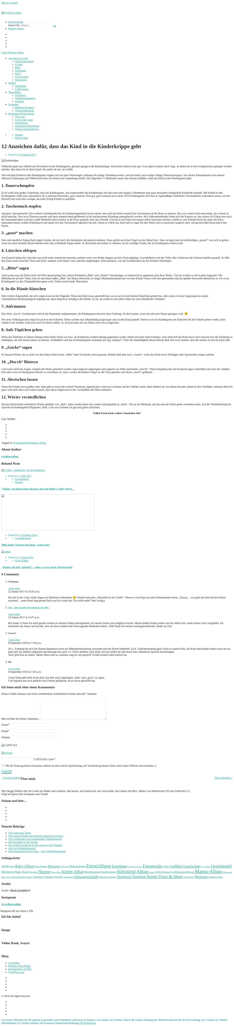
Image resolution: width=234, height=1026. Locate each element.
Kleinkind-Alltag (37, 442)
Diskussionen (77, 866)
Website (5, 737)
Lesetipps (13, 104)
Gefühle (176, 866)
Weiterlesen (89, 1023)
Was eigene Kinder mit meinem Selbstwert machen (35, 836)
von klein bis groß (18, 58)
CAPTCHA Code (43, 759)
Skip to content (9, 2)
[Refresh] (7, 752)
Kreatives (20, 95)
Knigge (152, 872)
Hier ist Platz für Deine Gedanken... (20, 718)
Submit (6, 772)
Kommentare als (20, 969)
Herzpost (7, 872)
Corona (64, 866)
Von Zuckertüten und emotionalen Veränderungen (35, 839)
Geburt (19, 64)
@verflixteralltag (11, 904)
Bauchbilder (40, 866)
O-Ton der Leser (24, 119)
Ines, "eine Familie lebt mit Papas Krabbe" (29, 607)
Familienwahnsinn (135, 867)
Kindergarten (21, 442)
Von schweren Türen (19, 832)
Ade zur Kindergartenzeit (22, 848)
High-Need (21, 872)
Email (5, 731)
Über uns (20, 116)
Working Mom (215, 877)
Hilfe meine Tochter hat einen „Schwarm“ (25, 544)
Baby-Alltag (24, 866)
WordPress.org (16, 972)
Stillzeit (112, 877)
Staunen (103, 876)
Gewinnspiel (221, 866)
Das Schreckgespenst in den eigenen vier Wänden (35, 845)
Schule (12, 82)
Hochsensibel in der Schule (23, 842)
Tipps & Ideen (170, 876)
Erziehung (119, 866)
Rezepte (19, 101)
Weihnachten (188, 877)
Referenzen (21, 122)
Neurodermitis (18, 877)
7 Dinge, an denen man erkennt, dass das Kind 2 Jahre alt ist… (37, 488)
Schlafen (48, 877)
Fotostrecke (152, 866)
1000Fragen (7, 866)
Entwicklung (22, 479)
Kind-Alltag (21, 137)
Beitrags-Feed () (19, 966)
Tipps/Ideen (14, 92)
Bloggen (54, 866)
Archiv (5, 890)
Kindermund (109, 872)
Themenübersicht (24, 110)
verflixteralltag (9, 456)
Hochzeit (33, 872)
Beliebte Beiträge (24, 107)
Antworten (14, 588)
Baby (18, 67)
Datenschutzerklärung (27, 129)
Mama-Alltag (208, 871)
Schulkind (20, 86)
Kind (18, 73)
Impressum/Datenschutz (21, 113)
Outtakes (29, 877)
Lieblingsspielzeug (25, 98)
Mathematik (227, 872)
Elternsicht (21, 79)
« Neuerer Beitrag (11, 777)
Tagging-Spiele (144, 876)
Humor (19, 134)
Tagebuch (124, 876)
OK (81, 1023)
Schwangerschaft (24, 61)
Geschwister (21, 76)
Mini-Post (6, 877)
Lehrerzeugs (21, 89)
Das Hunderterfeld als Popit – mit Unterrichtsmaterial (37, 851)
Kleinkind (20, 70)
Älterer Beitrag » (223, 777)
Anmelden (14, 962)
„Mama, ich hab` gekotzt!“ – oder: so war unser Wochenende (36, 567)
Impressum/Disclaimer (27, 126)
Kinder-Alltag (72, 872)
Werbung (201, 877)
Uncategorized (23, 538)
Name (5, 724)
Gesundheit (205, 867)
